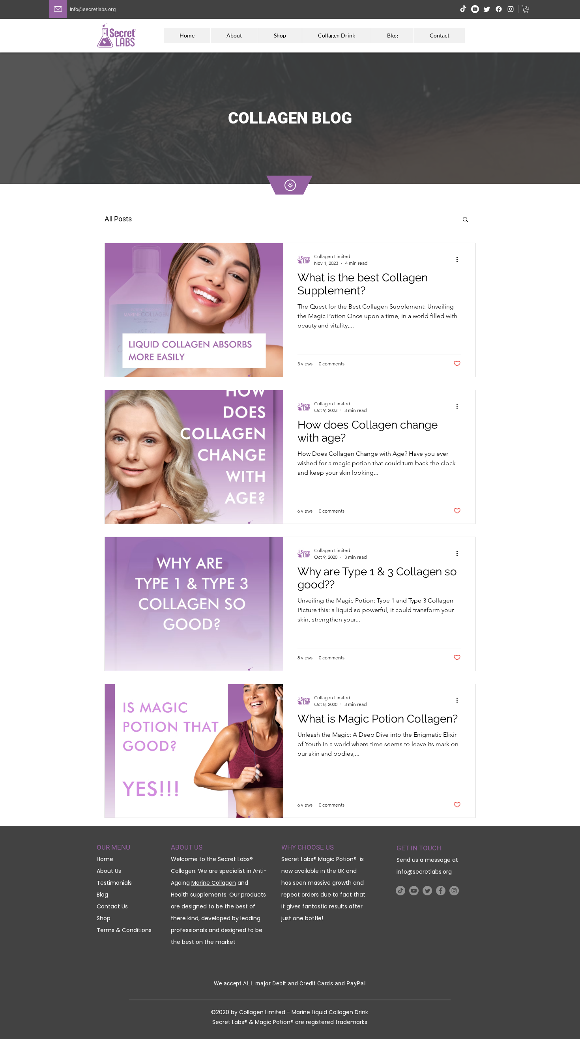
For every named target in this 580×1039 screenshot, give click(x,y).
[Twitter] (487, 9)
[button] (526, 9)
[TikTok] (463, 9)
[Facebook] (499, 9)
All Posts (118, 219)
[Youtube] (475, 9)
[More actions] (459, 259)
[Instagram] (511, 9)
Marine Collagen (213, 883)
